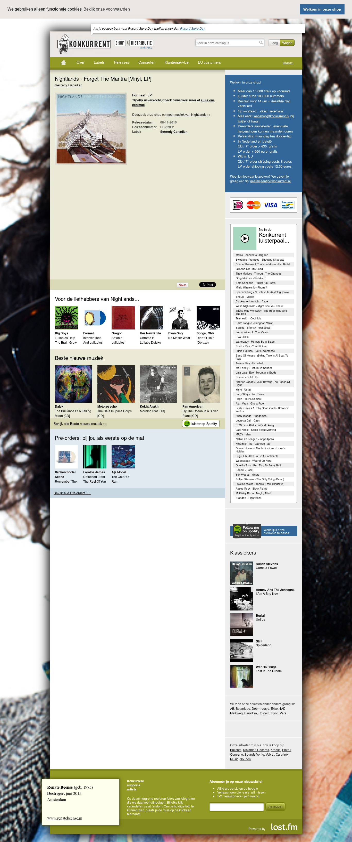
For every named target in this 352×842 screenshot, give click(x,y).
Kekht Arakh (149, 406)
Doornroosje (260, 708)
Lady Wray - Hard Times (250, 394)
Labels (99, 62)
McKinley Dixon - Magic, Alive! (253, 493)
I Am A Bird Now (267, 593)
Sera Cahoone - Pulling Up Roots (255, 283)
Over (81, 62)
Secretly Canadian (68, 84)
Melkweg (236, 713)
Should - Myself (245, 297)
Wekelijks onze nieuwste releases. (277, 531)
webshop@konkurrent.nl (271, 115)
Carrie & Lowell (267, 567)
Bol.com (235, 749)
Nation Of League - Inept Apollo (255, 439)
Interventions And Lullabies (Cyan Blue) (93, 342)
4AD (282, 708)
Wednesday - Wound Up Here (253, 461)
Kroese (276, 749)
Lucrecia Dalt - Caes (248, 420)
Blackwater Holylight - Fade (252, 301)
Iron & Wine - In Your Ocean (252, 332)
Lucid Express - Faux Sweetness (255, 351)
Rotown (263, 713)
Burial (260, 615)
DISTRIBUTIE (141, 44)
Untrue (260, 619)
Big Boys (61, 333)
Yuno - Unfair (243, 389)
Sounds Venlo (254, 754)
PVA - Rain (242, 337)
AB (232, 708)
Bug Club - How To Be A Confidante (257, 456)
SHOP (120, 43)
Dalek (59, 406)
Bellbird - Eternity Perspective (253, 327)
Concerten (146, 62)
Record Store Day (192, 28)
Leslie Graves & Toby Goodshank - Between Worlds (262, 409)
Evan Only (175, 333)
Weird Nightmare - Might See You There (259, 306)
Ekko (274, 708)
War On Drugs (266, 667)
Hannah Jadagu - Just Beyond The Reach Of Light (263, 383)
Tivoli (274, 713)
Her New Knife (150, 333)
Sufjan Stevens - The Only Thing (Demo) (260, 479)
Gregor (117, 333)
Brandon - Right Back (248, 498)
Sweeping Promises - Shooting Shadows (260, 259)
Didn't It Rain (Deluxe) (205, 339)
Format (88, 333)
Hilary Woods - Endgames (251, 416)
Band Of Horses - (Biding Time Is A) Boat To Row (262, 357)
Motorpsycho (107, 406)
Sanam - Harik (244, 470)
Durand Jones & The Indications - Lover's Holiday (260, 450)
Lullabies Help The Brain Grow (66, 339)
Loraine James (94, 472)
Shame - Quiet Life (247, 377)
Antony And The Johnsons (275, 589)
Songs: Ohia (205, 333)
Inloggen (288, 62)
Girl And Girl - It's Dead (249, 269)
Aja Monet (119, 472)
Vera (283, 713)
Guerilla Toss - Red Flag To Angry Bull (258, 465)
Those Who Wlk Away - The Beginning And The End (261, 312)
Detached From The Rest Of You (94, 478)
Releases (121, 62)
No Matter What (179, 337)
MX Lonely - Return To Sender (254, 368)
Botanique (243, 708)
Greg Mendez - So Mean (250, 278)
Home (63, 62)
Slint (259, 641)
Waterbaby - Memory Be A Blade (255, 341)
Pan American (192, 406)
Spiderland (263, 645)
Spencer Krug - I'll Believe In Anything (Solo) (262, 292)
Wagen (287, 42)
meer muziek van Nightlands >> (188, 114)
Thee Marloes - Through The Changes (258, 273)
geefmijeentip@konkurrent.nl (270, 181)
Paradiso (250, 713)
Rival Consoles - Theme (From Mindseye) (260, 484)
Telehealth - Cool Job (248, 318)
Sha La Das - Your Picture (251, 346)
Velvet (270, 754)
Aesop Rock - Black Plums (251, 488)
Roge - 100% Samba (248, 399)
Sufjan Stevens (267, 564)
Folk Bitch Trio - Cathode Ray (253, 443)
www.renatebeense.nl (64, 818)
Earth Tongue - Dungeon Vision (254, 323)
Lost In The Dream (269, 670)
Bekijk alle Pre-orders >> (72, 492)
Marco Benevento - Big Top (252, 255)
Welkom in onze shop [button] (322, 9)
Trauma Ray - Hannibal (249, 363)
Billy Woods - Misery (247, 474)
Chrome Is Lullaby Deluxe (150, 339)
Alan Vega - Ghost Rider (250, 403)
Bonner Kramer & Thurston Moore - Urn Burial (263, 264)
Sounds (245, 759)
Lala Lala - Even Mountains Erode (256, 372)
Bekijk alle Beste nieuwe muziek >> (80, 423)
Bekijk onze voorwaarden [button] (106, 9)
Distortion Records (256, 749)
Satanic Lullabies (118, 339)
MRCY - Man (243, 434)
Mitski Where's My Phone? (251, 287)
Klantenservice (177, 62)
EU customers (209, 62)
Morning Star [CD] (152, 411)
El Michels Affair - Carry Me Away (255, 425)
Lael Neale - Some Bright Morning (256, 430)
